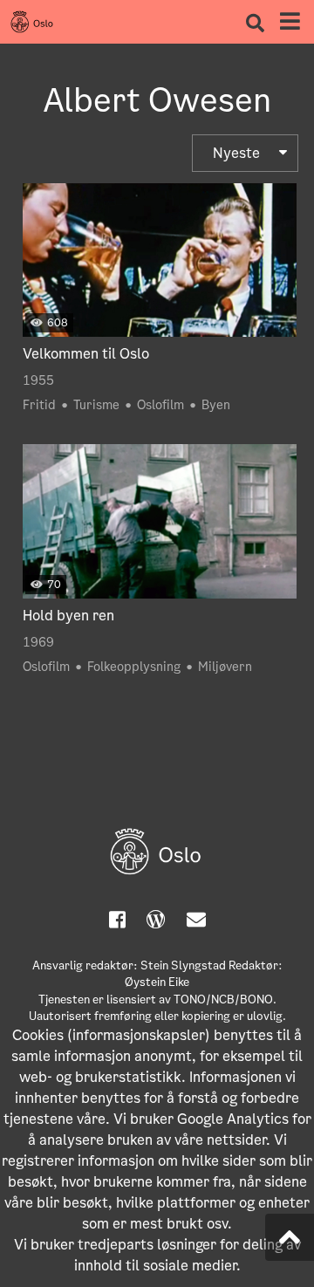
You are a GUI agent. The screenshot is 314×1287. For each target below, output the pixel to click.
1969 (38, 642)
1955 (38, 380)
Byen (215, 405)
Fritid (39, 405)
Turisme (96, 405)
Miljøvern (225, 666)
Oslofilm (160, 405)
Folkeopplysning (134, 666)
